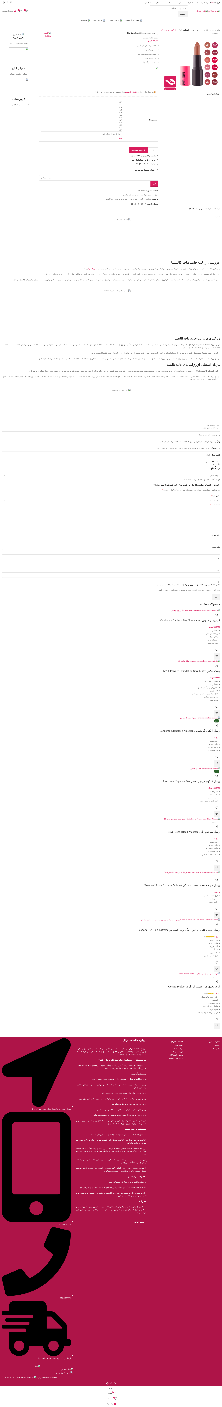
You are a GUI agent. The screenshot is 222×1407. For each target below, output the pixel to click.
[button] (217, 814)
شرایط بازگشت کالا (176, 1055)
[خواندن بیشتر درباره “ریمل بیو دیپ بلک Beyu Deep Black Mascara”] (217, 868)
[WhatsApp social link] (7, 3)
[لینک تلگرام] (4, 3)
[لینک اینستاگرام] (11, 3)
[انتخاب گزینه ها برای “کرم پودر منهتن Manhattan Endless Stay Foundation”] (217, 656)
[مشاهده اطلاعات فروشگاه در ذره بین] (67, 1369)
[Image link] (37, 1366)
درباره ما (217, 1045)
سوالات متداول (178, 1049)
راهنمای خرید (179, 1045)
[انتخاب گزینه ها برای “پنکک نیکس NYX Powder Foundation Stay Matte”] (217, 713)
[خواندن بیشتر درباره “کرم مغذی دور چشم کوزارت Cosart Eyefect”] (217, 1026)
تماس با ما (216, 1049)
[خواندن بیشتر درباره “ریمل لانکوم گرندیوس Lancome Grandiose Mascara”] (217, 763)
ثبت (154, 184)
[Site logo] (214, 11)
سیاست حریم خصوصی (175, 1058)
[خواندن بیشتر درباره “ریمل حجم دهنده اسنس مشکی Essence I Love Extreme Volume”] (217, 915)
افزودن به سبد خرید (138, 150)
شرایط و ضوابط (178, 1052)
